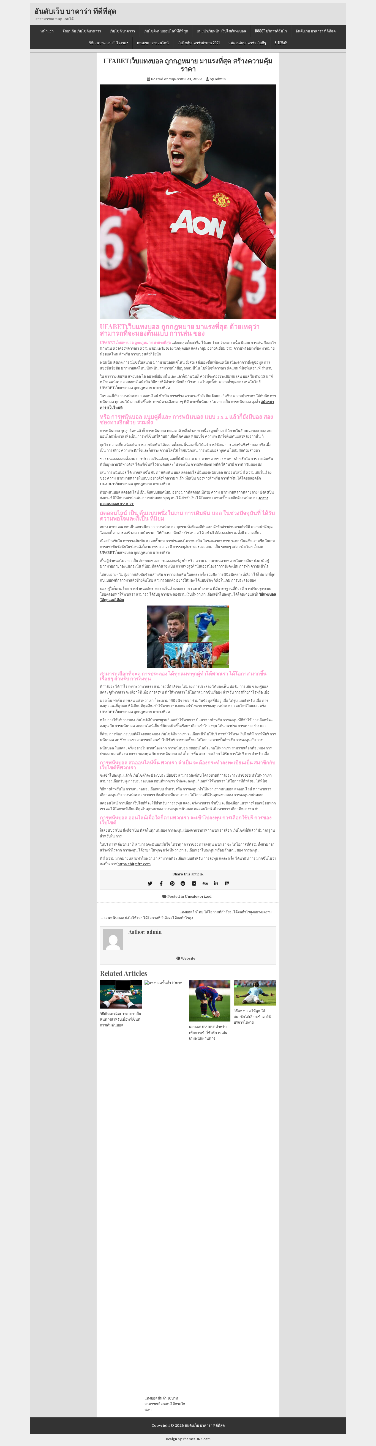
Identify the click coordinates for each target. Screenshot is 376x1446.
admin (220, 79)
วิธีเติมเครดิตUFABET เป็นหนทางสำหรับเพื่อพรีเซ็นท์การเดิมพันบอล (120, 1020)
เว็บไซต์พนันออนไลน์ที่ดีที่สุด (166, 31)
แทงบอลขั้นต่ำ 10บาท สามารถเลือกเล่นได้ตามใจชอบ (165, 1404)
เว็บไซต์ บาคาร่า (122, 31)
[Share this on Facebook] (161, 883)
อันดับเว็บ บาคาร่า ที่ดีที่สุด (75, 11)
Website (187, 958)
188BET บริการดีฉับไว (271, 31)
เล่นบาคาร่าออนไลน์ (153, 42)
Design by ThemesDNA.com (188, 1439)
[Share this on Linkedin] (216, 883)
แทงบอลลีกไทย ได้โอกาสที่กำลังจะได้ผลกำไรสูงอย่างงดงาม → (227, 912)
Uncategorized (198, 896)
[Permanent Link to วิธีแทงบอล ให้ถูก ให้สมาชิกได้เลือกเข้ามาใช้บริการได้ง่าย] (255, 993)
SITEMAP (281, 42)
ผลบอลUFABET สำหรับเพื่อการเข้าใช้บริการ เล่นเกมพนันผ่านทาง (208, 1032)
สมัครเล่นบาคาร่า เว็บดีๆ (247, 42)
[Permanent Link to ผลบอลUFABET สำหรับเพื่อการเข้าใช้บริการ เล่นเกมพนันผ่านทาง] (210, 1000)
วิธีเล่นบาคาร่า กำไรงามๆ (108, 42)
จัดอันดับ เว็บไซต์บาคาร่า (81, 31)
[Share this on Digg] (205, 883)
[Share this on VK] (194, 883)
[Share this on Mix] (227, 883)
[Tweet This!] (150, 883)
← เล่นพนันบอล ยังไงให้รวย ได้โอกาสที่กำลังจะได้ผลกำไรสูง (146, 918)
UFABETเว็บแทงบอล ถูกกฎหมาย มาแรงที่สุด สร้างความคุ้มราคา (188, 65)
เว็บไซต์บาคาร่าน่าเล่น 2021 (199, 42)
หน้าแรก (47, 31)
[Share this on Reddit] (183, 883)
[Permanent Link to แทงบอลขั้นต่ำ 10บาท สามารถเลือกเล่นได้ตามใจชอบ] (166, 1186)
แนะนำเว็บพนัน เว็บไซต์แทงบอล (221, 31)
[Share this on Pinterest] (172, 883)
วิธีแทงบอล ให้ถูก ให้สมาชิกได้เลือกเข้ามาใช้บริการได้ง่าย (252, 1017)
